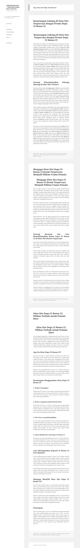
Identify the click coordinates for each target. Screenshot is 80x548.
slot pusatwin (9, 29)
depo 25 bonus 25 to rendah (61, 153)
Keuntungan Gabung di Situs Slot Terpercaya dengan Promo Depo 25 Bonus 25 (50, 23)
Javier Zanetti (43, 153)
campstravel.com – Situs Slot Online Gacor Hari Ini (12, 7)
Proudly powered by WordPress (40, 545)
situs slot (8, 37)
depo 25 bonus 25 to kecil (55, 299)
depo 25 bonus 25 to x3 (38, 154)
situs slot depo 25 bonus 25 (60, 154)
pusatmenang (9, 34)
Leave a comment (37, 156)
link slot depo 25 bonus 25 (48, 154)
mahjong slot (48, 287)
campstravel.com (16, 16)
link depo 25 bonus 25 (60, 533)
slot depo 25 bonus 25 (39, 49)
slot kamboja (9, 43)
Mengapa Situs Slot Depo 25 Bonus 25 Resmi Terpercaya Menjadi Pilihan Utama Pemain (49, 172)
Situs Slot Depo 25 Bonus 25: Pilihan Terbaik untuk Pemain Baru (49, 316)
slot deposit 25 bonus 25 (46, 534)
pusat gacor (51, 88)
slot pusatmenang (10, 32)
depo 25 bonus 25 (51, 153)
